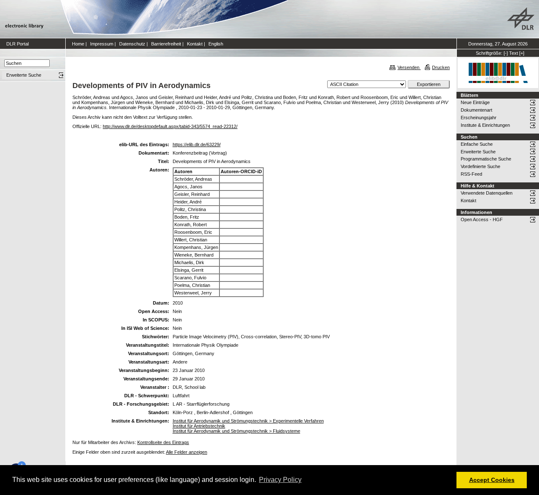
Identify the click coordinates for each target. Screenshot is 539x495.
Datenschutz (132, 43)
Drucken (441, 67)
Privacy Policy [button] (280, 479)
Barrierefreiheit (166, 43)
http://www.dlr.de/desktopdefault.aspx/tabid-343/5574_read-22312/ (170, 126)
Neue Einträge (475, 102)
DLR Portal (17, 43)
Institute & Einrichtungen (485, 125)
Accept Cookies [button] (492, 479)
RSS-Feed (471, 174)
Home (78, 43)
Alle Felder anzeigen (186, 452)
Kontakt (195, 43)
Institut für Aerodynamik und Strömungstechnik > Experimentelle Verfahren (248, 420)
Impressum (101, 43)
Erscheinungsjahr (478, 117)
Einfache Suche (477, 144)
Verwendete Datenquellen (486, 192)
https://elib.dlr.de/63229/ (197, 144)
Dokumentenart (476, 109)
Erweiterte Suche (478, 151)
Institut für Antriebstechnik (199, 425)
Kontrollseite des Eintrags (163, 442)
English (215, 43)
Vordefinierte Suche (480, 166)
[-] (506, 53)
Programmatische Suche (486, 158)
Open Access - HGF (482, 219)
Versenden (409, 67)
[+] (521, 53)
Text (513, 53)
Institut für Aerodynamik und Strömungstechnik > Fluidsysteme (236, 430)
